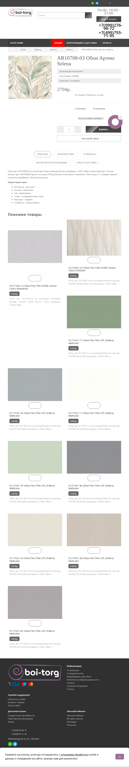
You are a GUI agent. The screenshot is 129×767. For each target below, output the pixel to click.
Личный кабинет (75, 715)
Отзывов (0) (89, 154)
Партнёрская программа (20, 718)
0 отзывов (80, 94)
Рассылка (71, 724)
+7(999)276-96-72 (19, 730)
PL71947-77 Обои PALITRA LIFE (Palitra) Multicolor (91, 342)
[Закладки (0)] (112, 3)
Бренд (38, 49)
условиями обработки (74, 754)
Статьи (70, 689)
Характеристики (65, 154)
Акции (58, 42)
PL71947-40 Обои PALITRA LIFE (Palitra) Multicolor (91, 487)
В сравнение (98, 108)
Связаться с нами (16, 699)
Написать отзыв (95, 94)
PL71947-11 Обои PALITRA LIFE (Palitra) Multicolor (91, 414)
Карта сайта (14, 705)
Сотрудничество (75, 673)
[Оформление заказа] (119, 3)
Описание (42, 154)
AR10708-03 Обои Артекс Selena (97, 49)
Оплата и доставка (86, 162)
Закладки (71, 721)
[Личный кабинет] (109, 3)
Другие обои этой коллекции (51, 162)
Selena (69, 49)
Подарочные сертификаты (21, 715)
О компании (73, 670)
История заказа (75, 718)
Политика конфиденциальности (83, 679)
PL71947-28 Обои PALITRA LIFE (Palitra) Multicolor (91, 559)
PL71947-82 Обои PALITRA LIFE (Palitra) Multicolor (32, 632)
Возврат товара (16, 702)
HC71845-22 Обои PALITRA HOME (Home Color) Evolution (92, 269)
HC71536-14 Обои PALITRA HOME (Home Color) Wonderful (33, 287)
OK (119, 756)
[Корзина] (115, 3)
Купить (103, 129)
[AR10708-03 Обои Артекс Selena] (30, 77)
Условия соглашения (77, 686)
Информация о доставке (82, 42)
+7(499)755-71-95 (19, 734)
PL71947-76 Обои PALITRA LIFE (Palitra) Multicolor (32, 487)
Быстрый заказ (90, 138)
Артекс (53, 49)
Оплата (107, 42)
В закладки (79, 108)
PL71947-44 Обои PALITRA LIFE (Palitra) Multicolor (32, 414)
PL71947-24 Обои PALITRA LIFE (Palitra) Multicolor (32, 559)
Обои (23, 49)
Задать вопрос (109, 19)
